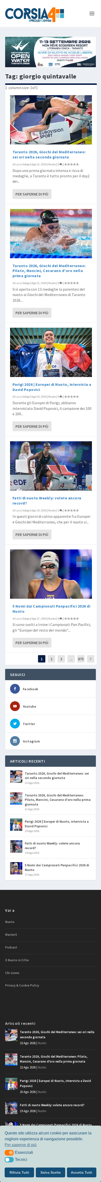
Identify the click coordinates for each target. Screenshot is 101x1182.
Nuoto (52, 164)
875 (81, 658)
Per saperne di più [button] (21, 1145)
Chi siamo (12, 973)
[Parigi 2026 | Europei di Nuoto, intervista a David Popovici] (51, 352)
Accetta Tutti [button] (81, 1172)
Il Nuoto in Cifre (17, 960)
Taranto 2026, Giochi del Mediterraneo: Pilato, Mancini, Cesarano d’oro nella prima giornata (49, 270)
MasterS (11, 935)
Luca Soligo (22, 164)
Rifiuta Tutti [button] (19, 1172)
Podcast (11, 947)
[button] (9, 1152)
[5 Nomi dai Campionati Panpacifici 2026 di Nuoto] (51, 574)
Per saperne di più (31, 194)
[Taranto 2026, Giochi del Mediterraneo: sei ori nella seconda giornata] (51, 119)
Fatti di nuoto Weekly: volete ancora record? (52, 845)
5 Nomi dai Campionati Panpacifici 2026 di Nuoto (57, 867)
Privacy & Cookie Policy (22, 985)
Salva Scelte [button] (50, 1172)
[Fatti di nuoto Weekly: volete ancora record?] (51, 466)
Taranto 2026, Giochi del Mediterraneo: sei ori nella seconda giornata (49, 154)
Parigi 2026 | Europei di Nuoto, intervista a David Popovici (57, 823)
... (71, 658)
